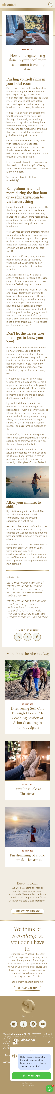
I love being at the (23, 112)
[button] (27, 911)
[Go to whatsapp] (49, 1088)
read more (27, 697)
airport (36, 112)
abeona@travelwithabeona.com (29, 554)
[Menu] (50, 4)
